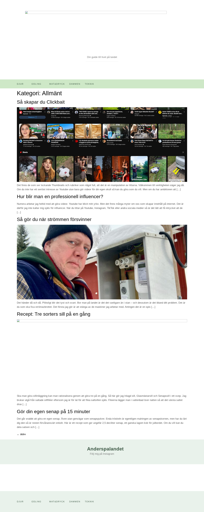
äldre (21, 434)
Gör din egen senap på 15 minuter (53, 411)
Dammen (74, 84)
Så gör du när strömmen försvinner (54, 219)
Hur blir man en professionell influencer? (60, 196)
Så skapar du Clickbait (41, 102)
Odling (36, 84)
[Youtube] (178, 85)
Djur (20, 84)
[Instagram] (185, 85)
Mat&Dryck (57, 84)
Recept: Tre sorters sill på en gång (53, 314)
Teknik (89, 84)
